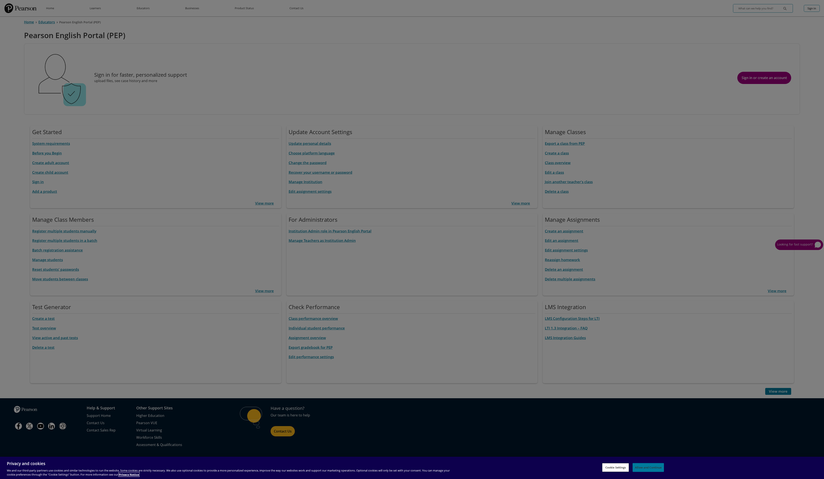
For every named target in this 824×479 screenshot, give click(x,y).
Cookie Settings (615, 467)
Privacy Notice (129, 474)
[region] (412, 468)
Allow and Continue (648, 467)
